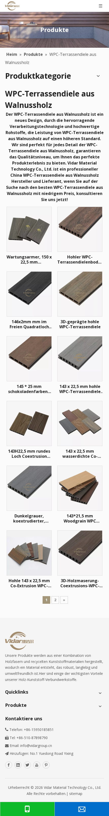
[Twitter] (27, 765)
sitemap (75, 793)
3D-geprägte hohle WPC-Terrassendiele (80, 324)
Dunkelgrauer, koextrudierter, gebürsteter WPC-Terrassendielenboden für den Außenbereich (29, 518)
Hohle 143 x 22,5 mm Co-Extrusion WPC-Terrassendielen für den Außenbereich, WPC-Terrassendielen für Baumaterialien (29, 583)
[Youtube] (36, 765)
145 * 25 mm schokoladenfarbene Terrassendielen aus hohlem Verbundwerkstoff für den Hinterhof (29, 389)
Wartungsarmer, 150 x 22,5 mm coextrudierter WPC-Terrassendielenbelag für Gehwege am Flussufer (29, 259)
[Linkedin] (18, 765)
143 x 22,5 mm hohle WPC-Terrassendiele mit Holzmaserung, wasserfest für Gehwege (80, 389)
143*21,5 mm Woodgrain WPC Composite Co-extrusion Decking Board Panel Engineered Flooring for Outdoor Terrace (80, 518)
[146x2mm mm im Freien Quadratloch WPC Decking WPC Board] (29, 293)
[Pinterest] (46, 765)
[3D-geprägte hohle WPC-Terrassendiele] (80, 293)
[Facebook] (8, 765)
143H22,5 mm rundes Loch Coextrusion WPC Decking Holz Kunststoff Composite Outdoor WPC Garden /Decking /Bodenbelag (29, 454)
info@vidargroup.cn (36, 745)
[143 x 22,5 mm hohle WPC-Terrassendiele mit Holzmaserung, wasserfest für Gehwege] (80, 358)
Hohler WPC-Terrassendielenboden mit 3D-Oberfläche (79, 259)
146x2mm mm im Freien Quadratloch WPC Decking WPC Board (29, 324)
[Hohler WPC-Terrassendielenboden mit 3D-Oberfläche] (80, 229)
